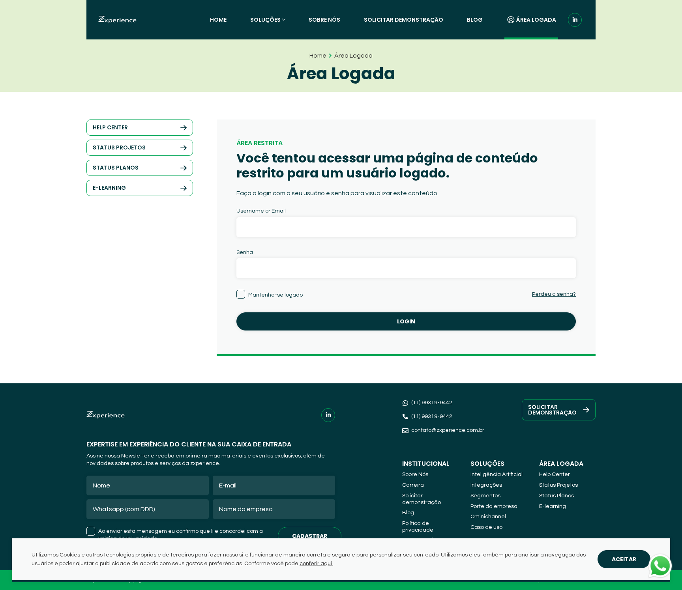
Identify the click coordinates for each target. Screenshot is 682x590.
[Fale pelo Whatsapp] (660, 567)
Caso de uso (486, 527)
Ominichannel (488, 516)
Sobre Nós (324, 20)
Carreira (413, 485)
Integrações (486, 485)
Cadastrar (309, 536)
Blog (475, 20)
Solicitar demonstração (403, 20)
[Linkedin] (575, 20)
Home (218, 20)
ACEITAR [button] (624, 559)
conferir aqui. (316, 563)
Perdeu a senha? (554, 294)
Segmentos (485, 496)
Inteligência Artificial (496, 474)
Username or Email (261, 211)
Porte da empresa (493, 506)
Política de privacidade (417, 527)
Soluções (265, 20)
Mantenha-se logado (275, 295)
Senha (244, 252)
